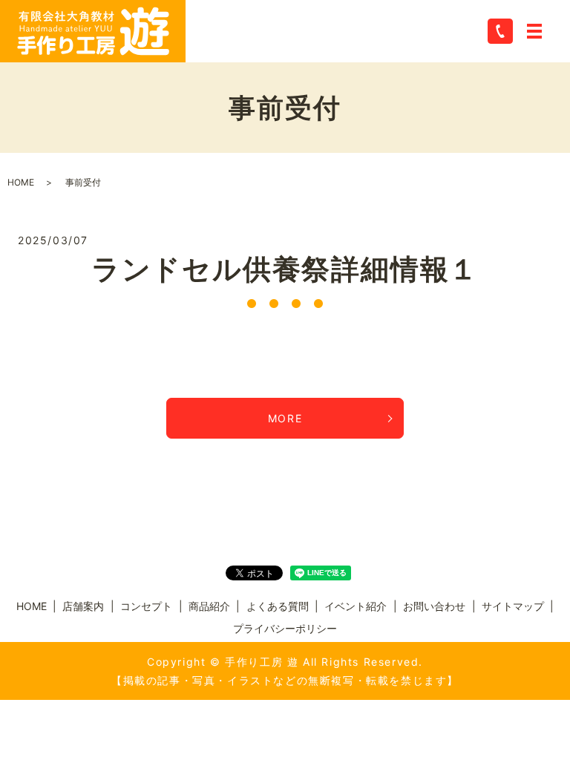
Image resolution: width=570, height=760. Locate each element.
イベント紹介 (355, 606)
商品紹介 (209, 606)
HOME (20, 182)
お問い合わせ (434, 606)
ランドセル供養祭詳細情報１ (285, 269)
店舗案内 (83, 606)
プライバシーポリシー (285, 628)
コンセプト (146, 606)
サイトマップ (513, 606)
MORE (285, 418)
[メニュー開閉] (534, 31)
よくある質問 (277, 606)
